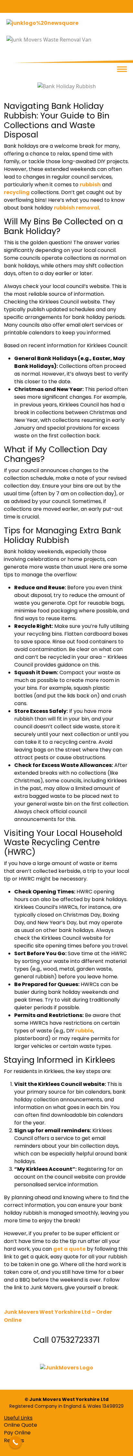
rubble (83, 1030)
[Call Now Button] (15, 1442)
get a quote (69, 1249)
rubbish (90, 184)
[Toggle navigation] (122, 69)
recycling (17, 192)
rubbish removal (76, 207)
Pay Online (17, 1432)
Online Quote (20, 1425)
